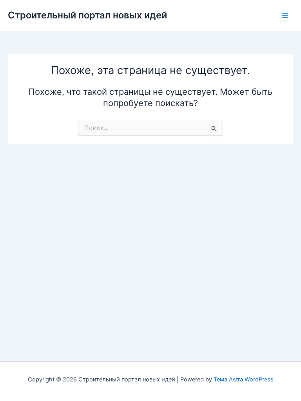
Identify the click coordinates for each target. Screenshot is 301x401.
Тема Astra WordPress (244, 379)
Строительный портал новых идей (87, 15)
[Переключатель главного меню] (285, 15)
